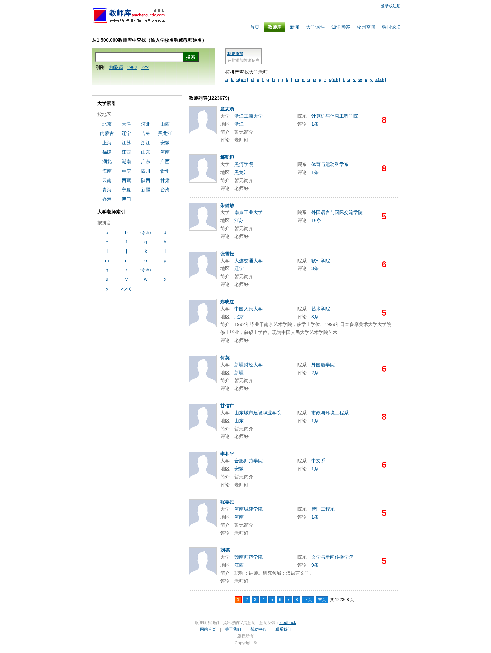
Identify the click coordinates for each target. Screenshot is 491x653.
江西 (239, 565)
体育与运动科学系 (330, 164)
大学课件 (315, 27)
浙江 (239, 124)
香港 (107, 199)
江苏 (239, 220)
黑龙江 (241, 172)
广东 (145, 161)
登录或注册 (391, 6)
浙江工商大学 (248, 116)
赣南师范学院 (248, 557)
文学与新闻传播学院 (332, 557)
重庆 (126, 171)
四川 (145, 171)
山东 (239, 420)
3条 (315, 268)
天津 (126, 124)
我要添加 (235, 53)
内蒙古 (107, 133)
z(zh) (380, 79)
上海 (107, 142)
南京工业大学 (248, 212)
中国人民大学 (248, 308)
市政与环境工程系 (330, 412)
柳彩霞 (116, 67)
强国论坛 (391, 27)
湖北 (107, 161)
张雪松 (227, 253)
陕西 (145, 180)
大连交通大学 (248, 260)
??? (145, 67)
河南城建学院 (248, 509)
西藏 (126, 180)
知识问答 (340, 27)
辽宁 (239, 268)
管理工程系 (323, 509)
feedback (287, 622)
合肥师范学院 (248, 460)
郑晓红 (227, 301)
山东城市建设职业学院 (257, 412)
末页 (322, 599)
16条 (316, 220)
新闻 (294, 27)
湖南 (126, 161)
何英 (225, 357)
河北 (145, 124)
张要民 (227, 502)
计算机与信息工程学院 (334, 116)
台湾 (165, 189)
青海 (107, 189)
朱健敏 (227, 205)
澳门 (126, 199)
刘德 (225, 550)
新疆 (239, 372)
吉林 (145, 133)
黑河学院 (243, 164)
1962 (132, 67)
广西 (165, 161)
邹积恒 (227, 157)
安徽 (239, 468)
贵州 (165, 171)
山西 (165, 124)
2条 (315, 372)
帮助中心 (258, 629)
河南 (239, 517)
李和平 (227, 453)
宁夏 (126, 189)
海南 (107, 171)
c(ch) (242, 79)
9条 (315, 565)
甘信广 (227, 405)
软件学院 (320, 260)
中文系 (318, 460)
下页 (308, 599)
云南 (107, 180)
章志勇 (227, 109)
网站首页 (208, 629)
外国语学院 (323, 364)
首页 (254, 27)
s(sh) (334, 79)
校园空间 (366, 27)
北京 (239, 316)
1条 (315, 124)
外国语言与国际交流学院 (337, 212)
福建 (107, 152)
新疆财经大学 (248, 364)
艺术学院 (320, 308)
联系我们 (283, 629)
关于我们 (233, 629)
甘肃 (165, 180)
